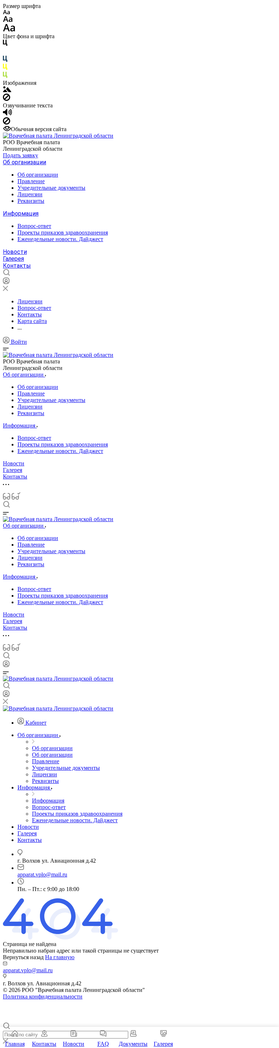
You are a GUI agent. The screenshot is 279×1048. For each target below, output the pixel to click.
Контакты (17, 265)
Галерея (13, 258)
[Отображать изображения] (7, 90)
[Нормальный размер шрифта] (8, 20)
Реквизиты (30, 201)
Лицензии (30, 194)
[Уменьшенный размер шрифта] (6, 12)
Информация (21, 213)
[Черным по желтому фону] (5, 68)
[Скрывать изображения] (6, 99)
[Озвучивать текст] (7, 114)
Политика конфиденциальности (42, 996)
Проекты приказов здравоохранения (62, 232)
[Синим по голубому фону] (5, 60)
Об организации (24, 162)
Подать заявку (20, 155)
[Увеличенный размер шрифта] (9, 30)
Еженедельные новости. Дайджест (60, 239)
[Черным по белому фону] (5, 44)
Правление (31, 181)
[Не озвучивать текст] (6, 122)
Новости (15, 251)
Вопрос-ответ (34, 226)
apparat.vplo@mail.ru (42, 874)
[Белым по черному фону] (5, 52)
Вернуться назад (23, 957)
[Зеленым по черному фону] (5, 76)
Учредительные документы (51, 188)
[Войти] (6, 282)
